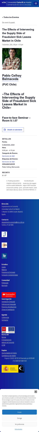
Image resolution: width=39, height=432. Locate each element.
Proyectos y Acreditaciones (9, 307)
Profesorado (5, 283)
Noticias (4, 337)
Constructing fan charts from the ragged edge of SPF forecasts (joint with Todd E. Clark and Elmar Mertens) (30, 185)
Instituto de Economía (8, 342)
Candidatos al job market (9, 355)
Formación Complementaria (10, 275)
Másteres (4, 269)
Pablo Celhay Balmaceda (11, 77)
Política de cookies (18, 429)
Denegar (19, 418)
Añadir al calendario (14, 130)
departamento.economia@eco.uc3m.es (13, 222)
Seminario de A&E (8, 156)
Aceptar (20, 412)
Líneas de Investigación (8, 309)
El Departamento (6, 340)
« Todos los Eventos (10, 17)
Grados (4, 267)
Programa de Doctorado (8, 272)
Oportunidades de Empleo (9, 353)
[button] (36, 392)
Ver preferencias (19, 424)
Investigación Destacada (8, 301)
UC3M (3, 345)
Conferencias (5, 317)
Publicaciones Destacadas (9, 304)
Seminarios (5, 320)
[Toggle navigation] (36, 3)
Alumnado (4, 285)
